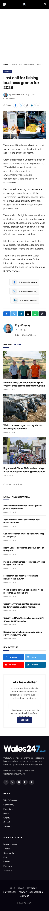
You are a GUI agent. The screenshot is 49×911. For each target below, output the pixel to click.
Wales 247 (28, 903)
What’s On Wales (10, 800)
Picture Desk (9, 892)
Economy (7, 866)
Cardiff (6, 822)
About (21, 888)
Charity (6, 817)
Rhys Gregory (18, 95)
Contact (24, 896)
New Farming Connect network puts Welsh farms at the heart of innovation (24, 384)
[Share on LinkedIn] (32, 105)
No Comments (11, 98)
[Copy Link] (26, 105)
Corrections (36, 892)
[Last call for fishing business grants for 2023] (24, 125)
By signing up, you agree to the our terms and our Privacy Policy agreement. (24, 713)
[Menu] (4, 4)
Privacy (23, 892)
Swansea (7, 826)
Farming (7, 71)
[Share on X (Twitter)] (21, 105)
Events (6, 857)
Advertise (32, 888)
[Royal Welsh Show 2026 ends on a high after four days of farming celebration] (24, 450)
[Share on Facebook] (15, 105)
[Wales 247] (24, 4)
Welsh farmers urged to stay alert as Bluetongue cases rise (23, 427)
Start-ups (7, 870)
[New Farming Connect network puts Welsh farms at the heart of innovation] (24, 365)
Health (6, 813)
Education (8, 809)
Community (8, 804)
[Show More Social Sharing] (37, 105)
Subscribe (24, 720)
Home (5, 64)
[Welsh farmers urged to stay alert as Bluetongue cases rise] (24, 408)
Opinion (6, 861)
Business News (10, 844)
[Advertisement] (24, 36)
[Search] (44, 4)
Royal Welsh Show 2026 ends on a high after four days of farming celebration (24, 470)
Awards (6, 848)
